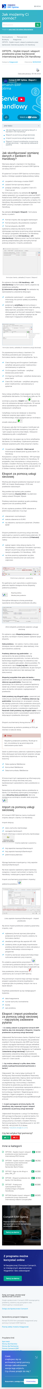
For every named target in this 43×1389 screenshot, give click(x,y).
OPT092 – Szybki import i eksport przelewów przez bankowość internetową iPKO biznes (18, 1154)
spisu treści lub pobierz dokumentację (21, 29)
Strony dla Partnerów (10, 1346)
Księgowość (13, 62)
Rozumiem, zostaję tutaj (14, 1381)
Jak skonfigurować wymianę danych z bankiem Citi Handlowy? (21, 131)
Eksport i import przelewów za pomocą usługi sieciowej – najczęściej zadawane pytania (22, 143)
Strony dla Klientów (9, 1344)
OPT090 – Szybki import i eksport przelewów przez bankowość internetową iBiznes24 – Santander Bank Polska (18, 1164)
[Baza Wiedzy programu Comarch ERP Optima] (10, 6)
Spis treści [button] (8, 126)
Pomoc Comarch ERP (10, 1348)
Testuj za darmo (12, 1232)
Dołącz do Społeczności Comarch (15, 1309)
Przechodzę (30, 1381)
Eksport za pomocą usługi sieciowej (20, 135)
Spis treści (6, 1342)
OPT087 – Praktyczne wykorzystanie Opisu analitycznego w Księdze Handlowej (14, 1188)
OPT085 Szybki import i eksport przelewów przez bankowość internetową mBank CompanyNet (18, 1197)
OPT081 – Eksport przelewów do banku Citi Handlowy (17, 1179)
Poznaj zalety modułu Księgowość (15, 1327)
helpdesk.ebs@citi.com (18, 1128)
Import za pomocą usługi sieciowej (20, 138)
